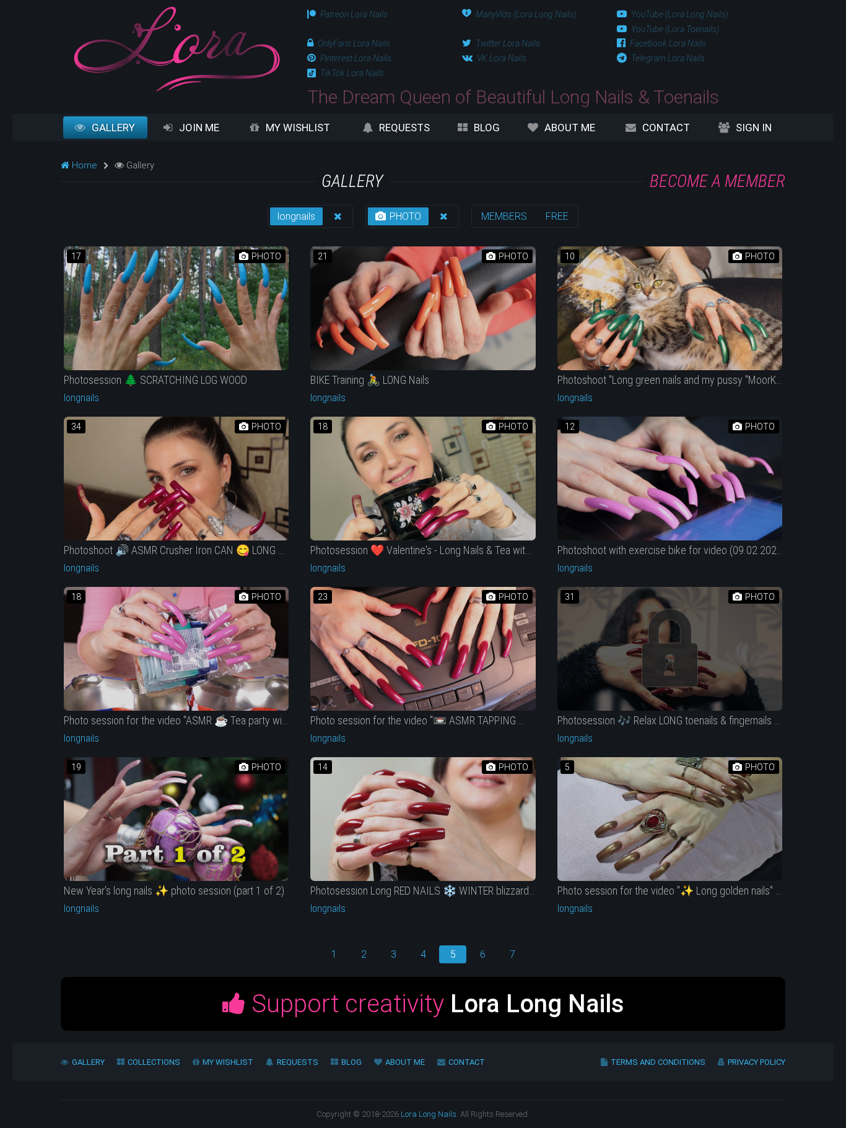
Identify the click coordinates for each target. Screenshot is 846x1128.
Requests (404, 127)
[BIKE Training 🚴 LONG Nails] (422, 308)
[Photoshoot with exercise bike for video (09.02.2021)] (669, 478)
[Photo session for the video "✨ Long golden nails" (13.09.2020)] (669, 819)
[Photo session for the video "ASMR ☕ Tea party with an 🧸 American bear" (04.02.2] (176, 649)
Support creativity (434, 1003)
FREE (557, 216)
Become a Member (717, 181)
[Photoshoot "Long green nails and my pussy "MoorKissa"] (669, 308)
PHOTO (404, 216)
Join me (199, 127)
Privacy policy (756, 1062)
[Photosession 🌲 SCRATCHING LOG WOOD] (176, 308)
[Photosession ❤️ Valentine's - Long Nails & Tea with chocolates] (422, 478)
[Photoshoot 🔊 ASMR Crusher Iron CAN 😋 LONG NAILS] (176, 478)
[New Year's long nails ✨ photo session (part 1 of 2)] (176, 819)
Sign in (754, 127)
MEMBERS (504, 216)
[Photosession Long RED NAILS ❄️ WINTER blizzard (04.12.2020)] (422, 819)
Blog (487, 127)
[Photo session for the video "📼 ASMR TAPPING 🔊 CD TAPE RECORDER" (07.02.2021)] (422, 649)
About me (569, 127)
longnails (296, 216)
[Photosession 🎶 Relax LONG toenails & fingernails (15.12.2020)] (669, 649)
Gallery (113, 127)
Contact (666, 127)
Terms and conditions (658, 1062)
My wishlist (298, 127)
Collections (154, 1062)
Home (83, 165)
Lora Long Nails (428, 1114)
